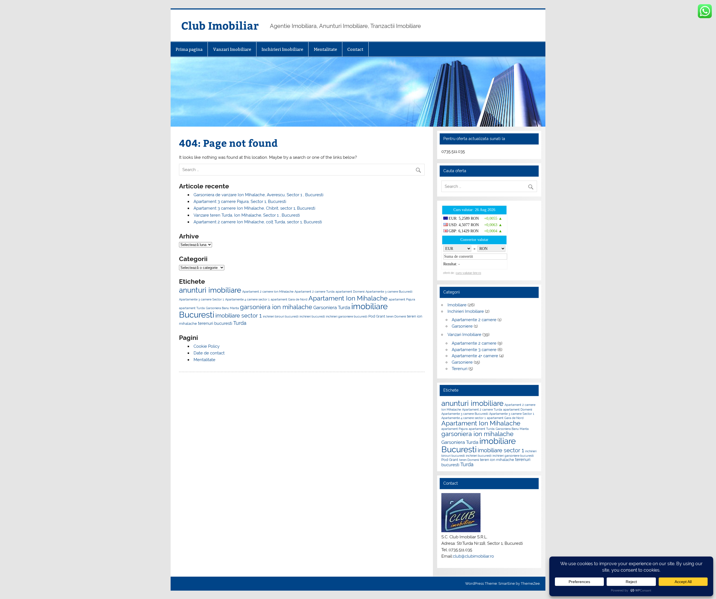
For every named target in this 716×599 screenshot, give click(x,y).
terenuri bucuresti (215, 323)
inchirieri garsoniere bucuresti (346, 316)
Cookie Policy (207, 346)
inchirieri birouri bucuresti (280, 316)
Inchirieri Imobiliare (282, 49)
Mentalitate (325, 49)
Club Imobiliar (220, 25)
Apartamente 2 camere (474, 319)
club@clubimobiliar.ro (473, 556)
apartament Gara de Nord (289, 299)
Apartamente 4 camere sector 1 (247, 299)
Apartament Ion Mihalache (348, 298)
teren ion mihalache (497, 459)
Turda (239, 323)
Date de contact (209, 353)
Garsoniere (462, 326)
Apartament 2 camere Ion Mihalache (267, 291)
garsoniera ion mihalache (276, 307)
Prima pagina (189, 49)
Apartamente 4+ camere (475, 355)
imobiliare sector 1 (238, 315)
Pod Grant (376, 316)
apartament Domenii (350, 291)
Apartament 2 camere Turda (315, 291)
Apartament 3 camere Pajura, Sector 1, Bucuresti (240, 201)
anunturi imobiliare (210, 290)
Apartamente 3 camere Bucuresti (389, 291)
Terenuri (459, 368)
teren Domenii (396, 316)
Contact (355, 49)
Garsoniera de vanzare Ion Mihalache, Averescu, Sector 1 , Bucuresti (258, 194)
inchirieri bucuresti (312, 316)
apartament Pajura (402, 299)
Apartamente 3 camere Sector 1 (201, 299)
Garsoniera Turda (331, 307)
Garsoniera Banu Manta (222, 308)
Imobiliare (457, 304)
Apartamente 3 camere (474, 349)
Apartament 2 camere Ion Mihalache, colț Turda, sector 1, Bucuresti (258, 221)
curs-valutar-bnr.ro (468, 272)
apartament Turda (192, 308)
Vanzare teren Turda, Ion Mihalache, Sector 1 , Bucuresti (247, 215)
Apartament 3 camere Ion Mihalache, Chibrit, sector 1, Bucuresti (254, 208)
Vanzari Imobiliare (232, 49)
